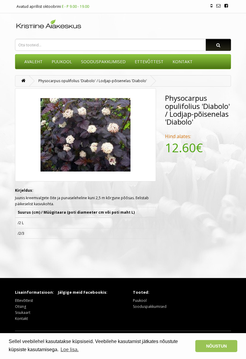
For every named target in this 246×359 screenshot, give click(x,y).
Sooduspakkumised (149, 306)
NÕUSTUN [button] (216, 346)
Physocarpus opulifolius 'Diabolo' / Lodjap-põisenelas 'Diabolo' (92, 80)
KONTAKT (182, 61)
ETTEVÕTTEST (149, 61)
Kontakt (21, 318)
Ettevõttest (24, 300)
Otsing (20, 306)
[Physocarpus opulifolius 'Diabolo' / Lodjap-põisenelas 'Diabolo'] (85, 134)
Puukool (62, 61)
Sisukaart (22, 312)
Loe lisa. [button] (70, 349)
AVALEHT (33, 61)
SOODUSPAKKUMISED (103, 61)
